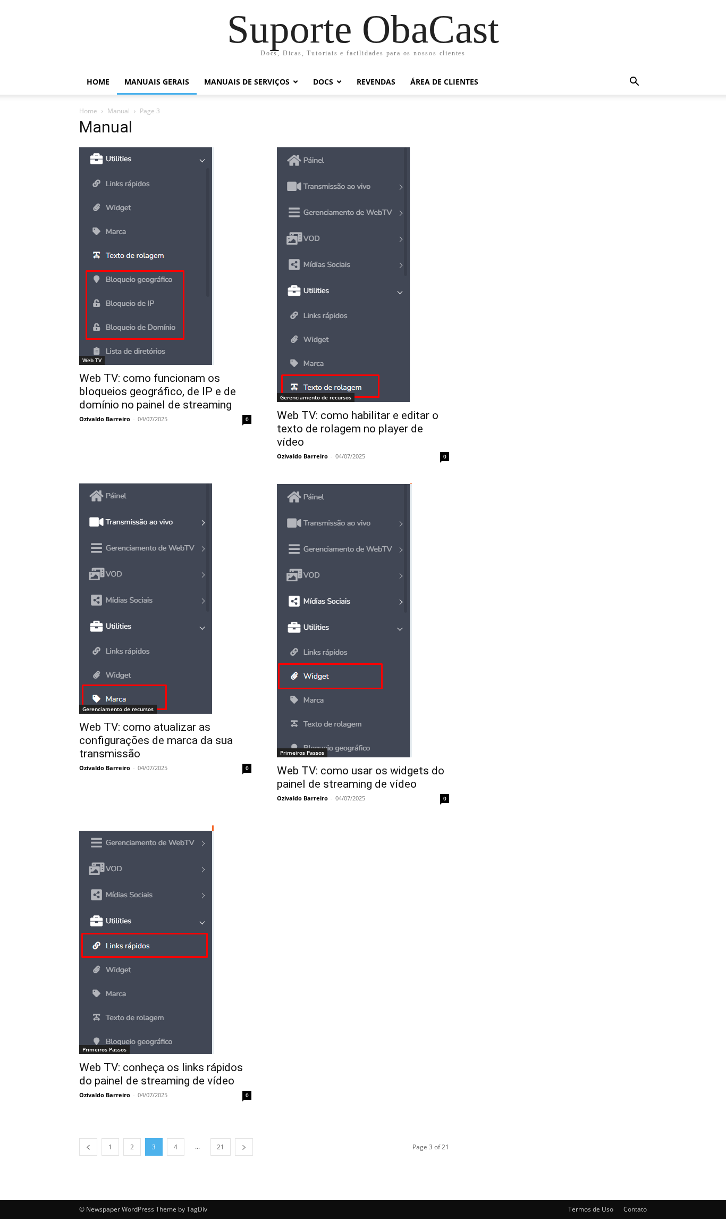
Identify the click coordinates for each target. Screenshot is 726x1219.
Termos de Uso (590, 1209)
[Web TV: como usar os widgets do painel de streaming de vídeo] (363, 620)
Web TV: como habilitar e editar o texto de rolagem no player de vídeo (357, 428)
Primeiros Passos (302, 752)
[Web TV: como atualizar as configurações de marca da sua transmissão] (165, 598)
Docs (323, 82)
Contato (635, 1209)
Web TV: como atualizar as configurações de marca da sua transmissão (156, 740)
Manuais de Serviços (247, 82)
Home (98, 82)
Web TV (92, 360)
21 (220, 1146)
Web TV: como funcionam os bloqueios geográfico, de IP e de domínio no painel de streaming (157, 391)
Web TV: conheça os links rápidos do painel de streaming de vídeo (161, 1074)
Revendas (376, 82)
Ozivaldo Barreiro (104, 419)
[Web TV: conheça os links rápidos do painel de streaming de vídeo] (165, 939)
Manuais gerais (156, 82)
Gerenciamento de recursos (315, 397)
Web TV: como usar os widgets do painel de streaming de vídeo (360, 777)
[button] (634, 83)
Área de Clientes (444, 82)
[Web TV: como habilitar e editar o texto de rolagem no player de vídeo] (363, 274)
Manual (118, 110)
